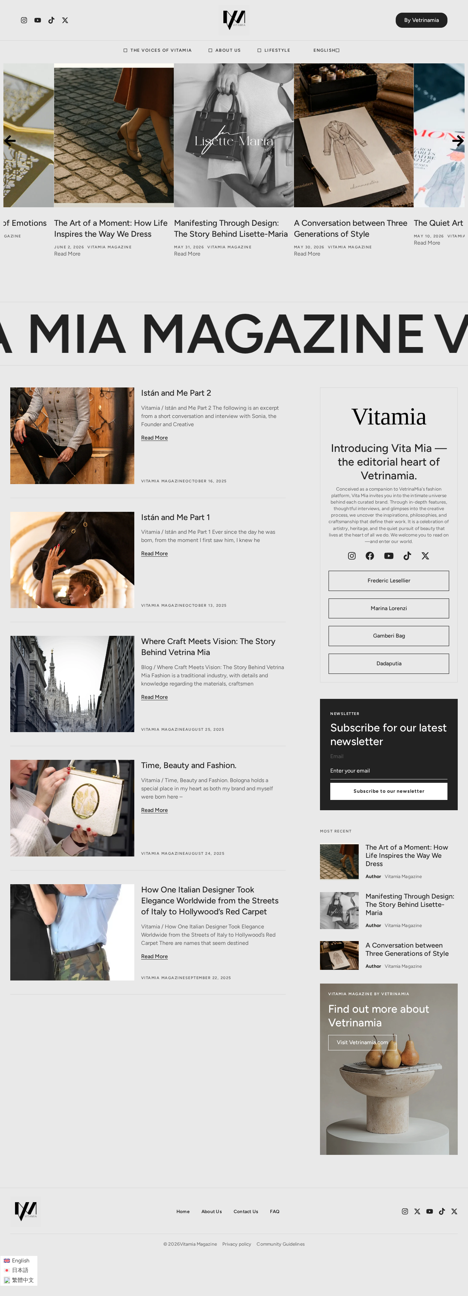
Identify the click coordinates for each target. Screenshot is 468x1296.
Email (337, 756)
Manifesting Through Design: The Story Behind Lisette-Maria (410, 904)
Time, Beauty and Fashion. (188, 765)
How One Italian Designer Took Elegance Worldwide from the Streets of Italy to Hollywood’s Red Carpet (210, 900)
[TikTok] (407, 556)
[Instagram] (24, 20)
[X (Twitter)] (425, 556)
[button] (9, 140)
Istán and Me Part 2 (176, 393)
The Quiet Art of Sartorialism (346, 223)
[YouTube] (389, 556)
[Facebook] (370, 556)
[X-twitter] (65, 20)
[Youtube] (37, 20)
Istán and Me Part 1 (175, 517)
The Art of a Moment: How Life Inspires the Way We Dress (407, 855)
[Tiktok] (51, 20)
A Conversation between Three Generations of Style (407, 949)
